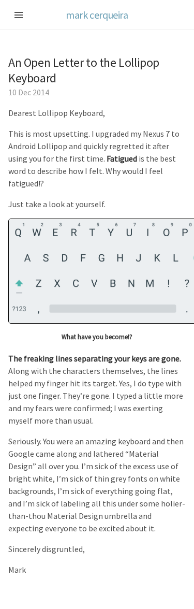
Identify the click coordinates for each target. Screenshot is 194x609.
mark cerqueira (97, 14)
